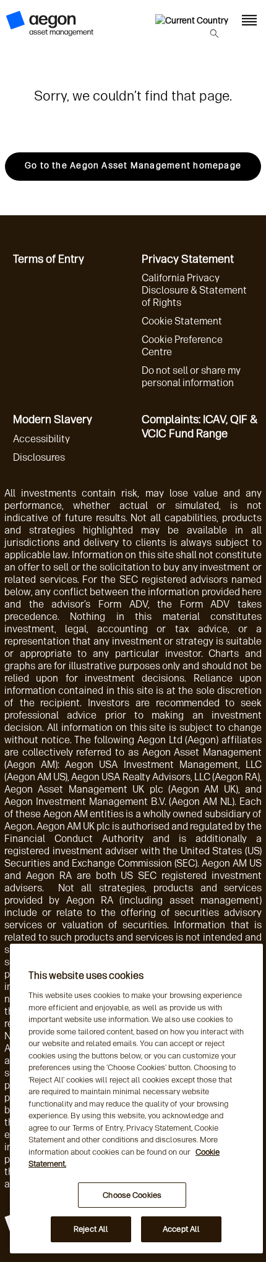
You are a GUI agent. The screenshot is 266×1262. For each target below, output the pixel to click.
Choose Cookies (132, 1195)
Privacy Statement (188, 259)
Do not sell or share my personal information (191, 377)
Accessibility (41, 439)
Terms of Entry (48, 259)
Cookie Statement (182, 321)
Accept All (181, 1229)
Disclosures (39, 457)
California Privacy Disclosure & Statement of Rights (194, 290)
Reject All (91, 1229)
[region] (136, 1098)
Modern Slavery (52, 419)
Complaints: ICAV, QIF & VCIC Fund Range (199, 426)
